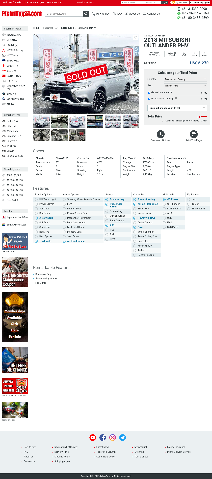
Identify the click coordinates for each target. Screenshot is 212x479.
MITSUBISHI (67, 28)
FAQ (119, 13)
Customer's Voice (105, 456)
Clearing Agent (62, 456)
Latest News (102, 447)
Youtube (92, 437)
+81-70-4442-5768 (195, 13)
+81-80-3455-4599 (195, 18)
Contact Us (153, 13)
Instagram (112, 437)
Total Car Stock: (34, 2)
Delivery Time (61, 452)
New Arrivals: (54, 2)
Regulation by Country (66, 447)
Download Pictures (160, 140)
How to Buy (102, 13)
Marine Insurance (160, 92)
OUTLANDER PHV (87, 28)
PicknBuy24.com (22, 14)
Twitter (122, 437)
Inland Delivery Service (179, 452)
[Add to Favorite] (135, 37)
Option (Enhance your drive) (165, 108)
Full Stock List (50, 28)
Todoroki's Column (106, 452)
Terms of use (141, 456)
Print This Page (194, 140)
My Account (140, 447)
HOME (36, 28)
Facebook (102, 437)
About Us (134, 13)
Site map (139, 452)
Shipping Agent (62, 461)
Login (164, 2)
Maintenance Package (162, 98)
